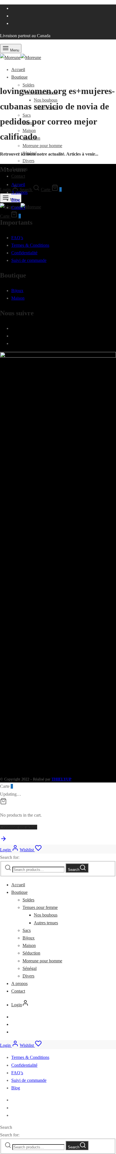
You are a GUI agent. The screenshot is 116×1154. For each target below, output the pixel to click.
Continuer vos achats (18, 827)
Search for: (9, 857)
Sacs (27, 930)
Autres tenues (46, 922)
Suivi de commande (28, 260)
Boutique (19, 77)
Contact (18, 176)
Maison (17, 298)
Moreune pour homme (42, 145)
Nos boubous (45, 915)
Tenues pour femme (40, 907)
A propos (19, 192)
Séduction (31, 953)
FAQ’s (17, 237)
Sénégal (30, 968)
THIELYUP (62, 779)
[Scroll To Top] (3, 840)
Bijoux (17, 290)
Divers (28, 160)
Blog (15, 200)
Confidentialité (24, 252)
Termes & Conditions (30, 245)
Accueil (18, 69)
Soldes (28, 899)
